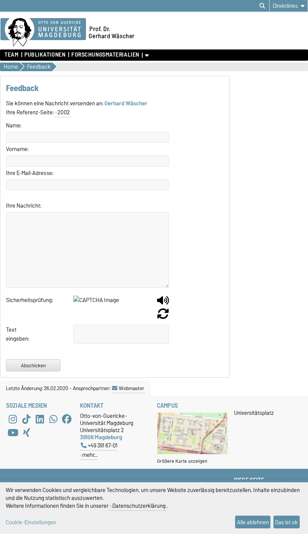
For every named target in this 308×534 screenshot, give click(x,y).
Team (11, 54)
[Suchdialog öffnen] (262, 5)
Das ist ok (286, 522)
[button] (163, 303)
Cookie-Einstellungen (31, 522)
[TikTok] (26, 419)
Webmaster (131, 388)
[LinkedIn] (40, 419)
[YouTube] (13, 432)
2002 (63, 112)
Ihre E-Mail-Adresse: (29, 173)
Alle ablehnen (253, 522)
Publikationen (44, 54)
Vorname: (17, 149)
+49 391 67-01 (103, 445)
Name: (13, 125)
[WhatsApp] (53, 419)
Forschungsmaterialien (105, 54)
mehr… (90, 454)
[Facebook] (67, 419)
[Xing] (26, 432)
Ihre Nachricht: (23, 205)
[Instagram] (13, 419)
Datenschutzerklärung (139, 505)
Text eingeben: (14, 334)
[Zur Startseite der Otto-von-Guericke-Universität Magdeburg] (43, 33)
